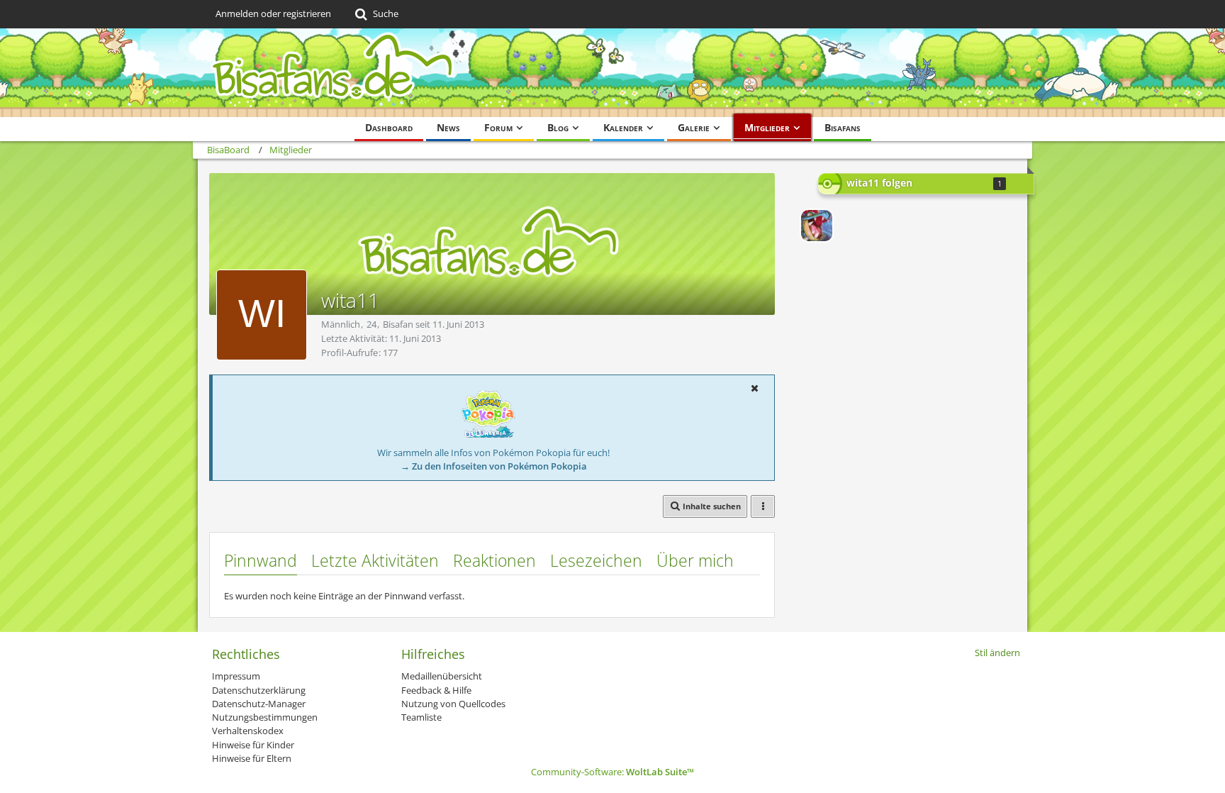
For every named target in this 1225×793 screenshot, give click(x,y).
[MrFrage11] (817, 226)
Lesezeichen (596, 560)
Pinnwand (260, 560)
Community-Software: (612, 771)
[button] (754, 388)
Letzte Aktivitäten (375, 560)
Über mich (695, 560)
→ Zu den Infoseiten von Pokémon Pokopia (494, 466)
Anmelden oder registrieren (273, 13)
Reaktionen (494, 560)
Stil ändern (997, 652)
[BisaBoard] (612, 72)
